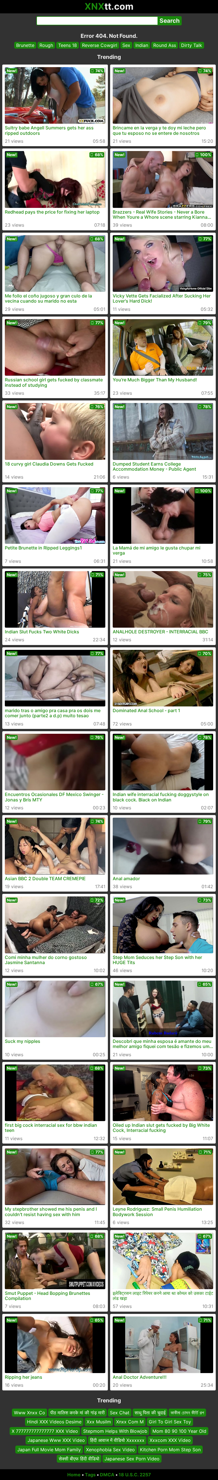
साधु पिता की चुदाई (150, 1412)
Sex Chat (119, 1412)
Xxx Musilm (99, 1422)
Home (74, 1474)
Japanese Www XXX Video (56, 1440)
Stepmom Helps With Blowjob (115, 1431)
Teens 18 (67, 45)
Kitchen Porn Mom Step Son (170, 1449)
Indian (141, 45)
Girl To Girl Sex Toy (170, 1422)
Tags (90, 1474)
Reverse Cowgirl (99, 45)
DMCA (107, 1474)
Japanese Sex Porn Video (132, 1459)
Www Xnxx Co (29, 1412)
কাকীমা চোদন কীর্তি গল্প (187, 1412)
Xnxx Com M (130, 1422)
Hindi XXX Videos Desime (54, 1422)
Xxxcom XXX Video (170, 1440)
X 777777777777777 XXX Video (45, 1431)
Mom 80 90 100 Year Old (179, 1431)
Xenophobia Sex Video (110, 1449)
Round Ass (164, 45)
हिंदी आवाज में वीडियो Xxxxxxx (117, 1440)
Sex (126, 45)
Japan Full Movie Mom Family (49, 1449)
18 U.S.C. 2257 (135, 1474)
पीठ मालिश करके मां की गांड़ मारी (77, 1412)
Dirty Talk (191, 45)
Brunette (25, 45)
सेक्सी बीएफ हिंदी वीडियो (79, 1459)
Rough (46, 45)
